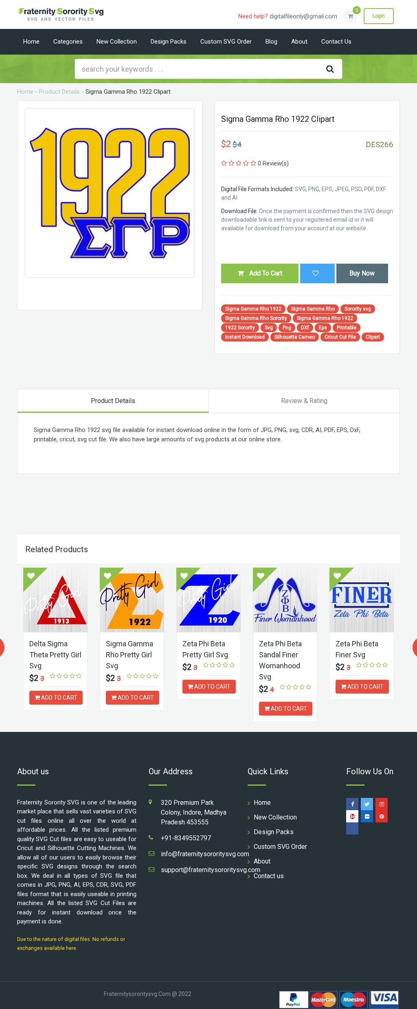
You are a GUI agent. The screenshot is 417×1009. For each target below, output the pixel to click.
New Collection (117, 41)
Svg (269, 327)
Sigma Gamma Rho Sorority (256, 318)
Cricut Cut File (340, 337)
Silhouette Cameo (294, 337)
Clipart (373, 337)
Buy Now (362, 273)
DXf (305, 327)
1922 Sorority (240, 327)
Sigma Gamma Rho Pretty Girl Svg (129, 654)
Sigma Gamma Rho (313, 309)
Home (31, 41)
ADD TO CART (58, 697)
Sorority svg (358, 309)
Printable (346, 327)
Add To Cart (265, 273)
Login (379, 16)
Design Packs (169, 41)
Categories (68, 41)
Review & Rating (304, 401)
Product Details (59, 91)
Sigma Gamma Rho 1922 (253, 309)
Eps (323, 327)
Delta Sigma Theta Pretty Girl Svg (55, 654)
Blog (271, 41)
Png (287, 327)
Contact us (336, 41)
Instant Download (245, 337)
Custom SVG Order (226, 41)
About (299, 41)
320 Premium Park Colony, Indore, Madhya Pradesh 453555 (193, 812)
